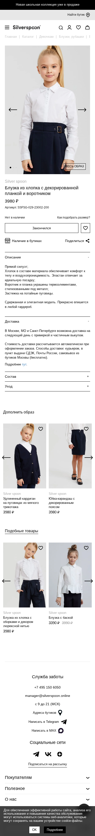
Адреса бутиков (44, 713)
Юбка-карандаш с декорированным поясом (62, 503)
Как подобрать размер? (73, 217)
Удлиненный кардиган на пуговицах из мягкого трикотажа (21, 503)
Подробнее (55, 830)
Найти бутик (76, 14)
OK (34, 830)
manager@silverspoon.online (47, 696)
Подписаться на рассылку (47, 764)
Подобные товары (21, 531)
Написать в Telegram (43, 722)
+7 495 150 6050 (47, 687)
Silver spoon (16, 181)
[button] (10, 167)
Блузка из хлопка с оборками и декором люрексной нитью (18, 622)
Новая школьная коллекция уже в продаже (47, 4)
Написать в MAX (44, 730)
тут (24, 364)
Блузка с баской (61, 617)
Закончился (41, 228)
